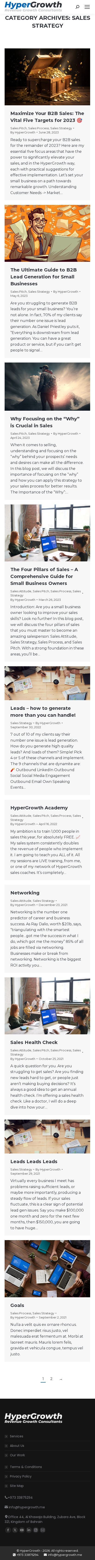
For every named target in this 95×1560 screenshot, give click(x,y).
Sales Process (38, 128)
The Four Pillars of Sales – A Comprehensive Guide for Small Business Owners (44, 576)
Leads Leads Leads (33, 1161)
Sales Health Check (34, 1042)
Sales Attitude (20, 591)
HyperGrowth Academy (39, 808)
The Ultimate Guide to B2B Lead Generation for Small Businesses (43, 276)
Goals (17, 1305)
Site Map (17, 1485)
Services (16, 1436)
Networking (24, 893)
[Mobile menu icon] (87, 7)
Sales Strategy (61, 128)
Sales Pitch (18, 128)
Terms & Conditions (26, 1467)
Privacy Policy (21, 1476)
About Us (17, 1445)
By (22, 132)
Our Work (17, 1455)
